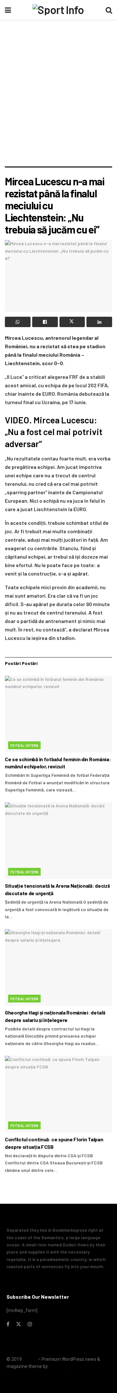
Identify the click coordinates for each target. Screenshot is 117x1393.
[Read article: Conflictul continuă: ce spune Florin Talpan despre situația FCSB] (58, 1094)
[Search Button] (109, 10)
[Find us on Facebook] (7, 1324)
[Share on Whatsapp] (18, 322)
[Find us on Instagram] (30, 1324)
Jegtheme (59, 1366)
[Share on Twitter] (72, 322)
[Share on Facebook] (45, 322)
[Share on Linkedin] (99, 322)
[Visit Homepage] (58, 9)
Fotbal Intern (24, 745)
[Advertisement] (58, 104)
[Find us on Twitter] (18, 1324)
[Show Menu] (8, 10)
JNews (30, 1359)
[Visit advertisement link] (58, 34)
